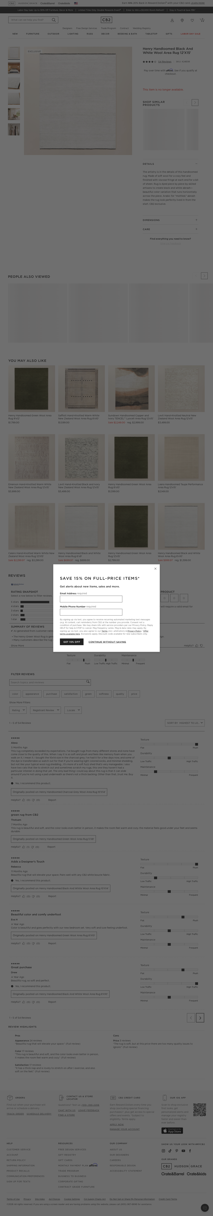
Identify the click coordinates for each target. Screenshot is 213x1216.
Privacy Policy (134, 631)
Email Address (73, 593)
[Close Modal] (155, 568)
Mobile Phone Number (78, 606)
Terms (104, 631)
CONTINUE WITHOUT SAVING (107, 641)
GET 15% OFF (71, 641)
